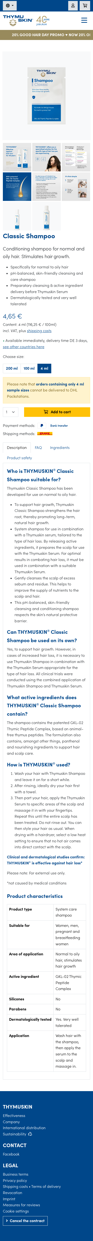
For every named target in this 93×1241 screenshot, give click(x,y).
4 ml (44, 368)
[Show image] (17, 157)
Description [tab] (17, 447)
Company (11, 1121)
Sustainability (14, 1134)
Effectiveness (14, 1115)
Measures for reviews (21, 1204)
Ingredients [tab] (60, 447)
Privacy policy (15, 1180)
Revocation (12, 1192)
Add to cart (60, 411)
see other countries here (23, 346)
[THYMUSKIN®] (26, 20)
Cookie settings (16, 1211)
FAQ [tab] (38, 447)
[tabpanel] (46, 769)
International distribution (24, 1127)
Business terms (15, 1174)
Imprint (9, 1198)
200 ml (12, 368)
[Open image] (46, 95)
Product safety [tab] (19, 457)
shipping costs (39, 330)
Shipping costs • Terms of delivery (32, 1186)
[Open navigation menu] (84, 20)
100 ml (29, 368)
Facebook (11, 1154)
